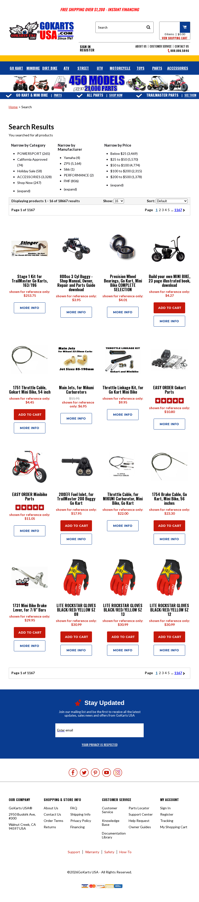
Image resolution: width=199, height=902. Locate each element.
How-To (125, 852)
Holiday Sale (26, 171)
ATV (66, 68)
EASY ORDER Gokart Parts (169, 390)
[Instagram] (117, 772)
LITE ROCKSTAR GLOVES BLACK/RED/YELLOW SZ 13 (122, 610)
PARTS (157, 68)
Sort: (151, 201)
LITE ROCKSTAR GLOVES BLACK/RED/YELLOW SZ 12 (169, 610)
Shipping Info (80, 814)
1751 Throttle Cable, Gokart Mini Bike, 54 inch (29, 390)
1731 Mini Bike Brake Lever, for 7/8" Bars (30, 608)
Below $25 (118, 153)
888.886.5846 (179, 51)
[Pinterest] (95, 772)
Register (87, 50)
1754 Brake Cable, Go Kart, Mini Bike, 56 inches (169, 498)
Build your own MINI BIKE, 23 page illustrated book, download (169, 280)
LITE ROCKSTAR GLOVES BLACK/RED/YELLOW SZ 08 (76, 610)
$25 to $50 (118, 159)
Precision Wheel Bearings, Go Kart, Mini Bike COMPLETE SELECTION (123, 282)
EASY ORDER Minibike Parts (29, 496)
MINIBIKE (33, 68)
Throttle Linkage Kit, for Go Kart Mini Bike (122, 390)
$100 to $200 (120, 171)
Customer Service (161, 46)
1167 (178, 210)
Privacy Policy (80, 821)
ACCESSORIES (177, 68)
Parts (58, 95)
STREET (83, 68)
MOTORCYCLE (120, 68)
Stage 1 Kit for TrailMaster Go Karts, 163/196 (30, 280)
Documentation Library (114, 835)
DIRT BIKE (49, 68)
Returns (50, 827)
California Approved (32, 159)
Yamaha (69, 158)
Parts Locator (139, 808)
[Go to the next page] (185, 210)
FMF (67, 181)
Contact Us (182, 46)
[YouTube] (106, 772)
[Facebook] (73, 772)
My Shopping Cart (173, 827)
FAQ (73, 808)
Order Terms (53, 821)
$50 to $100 (119, 165)
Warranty (92, 852)
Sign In (85, 46)
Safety (109, 852)
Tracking (166, 821)
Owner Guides (140, 827)
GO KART (16, 68)
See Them (190, 95)
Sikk (67, 169)
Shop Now (115, 95)
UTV (100, 68)
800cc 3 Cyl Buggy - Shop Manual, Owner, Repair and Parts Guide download (76, 282)
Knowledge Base (110, 823)
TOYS (140, 68)
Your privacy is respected (99, 745)
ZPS (67, 163)
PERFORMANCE (76, 175)
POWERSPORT (29, 153)
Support (74, 852)
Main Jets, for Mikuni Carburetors (76, 390)
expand (23, 191)
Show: (108, 201)
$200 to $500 (120, 177)
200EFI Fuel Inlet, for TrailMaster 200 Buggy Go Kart (76, 498)
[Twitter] (84, 772)
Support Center (141, 814)
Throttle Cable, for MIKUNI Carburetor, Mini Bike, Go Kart (123, 498)
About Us (141, 46)
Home (13, 107)
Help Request (139, 821)
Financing (77, 827)
